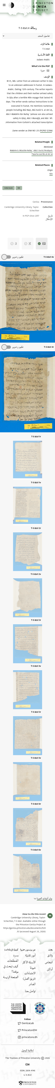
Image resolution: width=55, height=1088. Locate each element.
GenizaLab (28, 1023)
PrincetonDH (29, 1030)
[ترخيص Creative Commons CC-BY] (27, 1065)
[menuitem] (50, 955)
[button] (43, 7)
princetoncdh (29, 1037)
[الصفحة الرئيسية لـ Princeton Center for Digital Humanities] (18, 1008)
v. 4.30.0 (27, 1075)
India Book (8, 188)
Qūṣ (51, 174)
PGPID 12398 (46, 130)
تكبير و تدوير (17, 257)
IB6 (19, 188)
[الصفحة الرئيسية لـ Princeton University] (27, 1083)
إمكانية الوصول (28, 1050)
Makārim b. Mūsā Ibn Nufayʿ (21, 150)
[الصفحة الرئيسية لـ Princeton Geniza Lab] (37, 1008)
